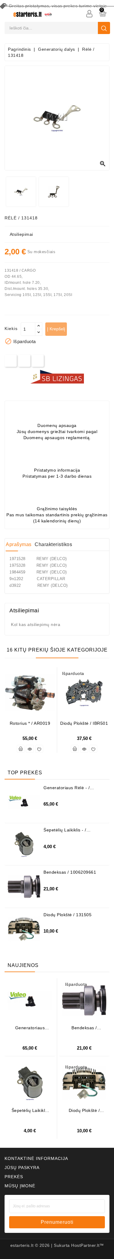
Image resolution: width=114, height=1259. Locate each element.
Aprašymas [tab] (19, 544)
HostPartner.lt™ (87, 1245)
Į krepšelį (56, 328)
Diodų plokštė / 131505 (67, 914)
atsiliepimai (21, 234)
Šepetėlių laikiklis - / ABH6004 (64, 832)
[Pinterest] (38, 360)
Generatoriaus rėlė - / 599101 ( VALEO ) (66, 790)
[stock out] (75, 749)
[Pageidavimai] (39, 749)
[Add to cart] (21, 749)
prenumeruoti (57, 1222)
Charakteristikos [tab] (53, 544)
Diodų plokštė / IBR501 (84, 723)
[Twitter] (24, 360)
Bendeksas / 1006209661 (69, 872)
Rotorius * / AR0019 (30, 723)
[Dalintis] (11, 360)
